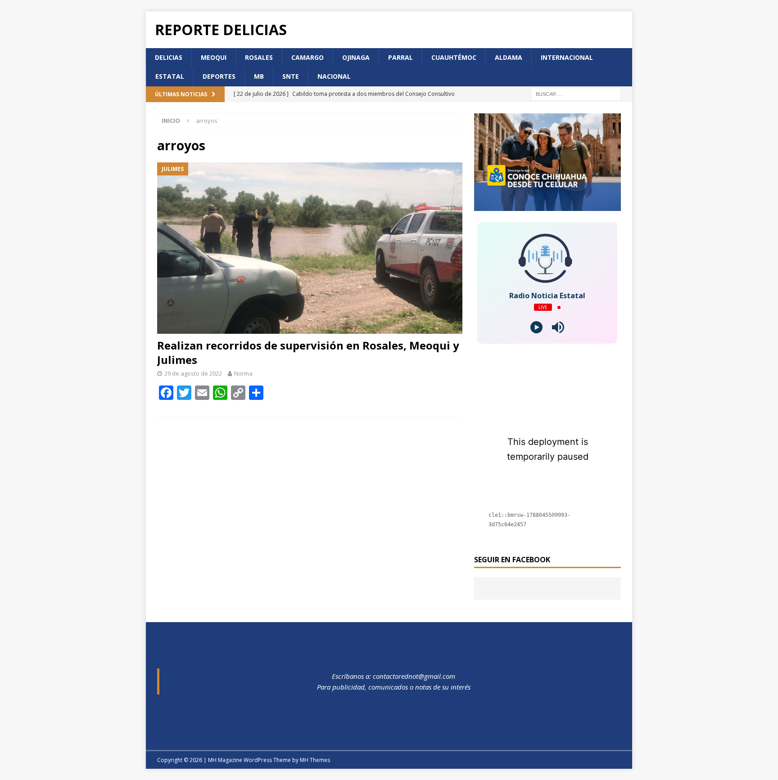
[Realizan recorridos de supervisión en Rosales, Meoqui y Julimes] (309, 248)
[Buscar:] (576, 93)
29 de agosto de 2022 (193, 373)
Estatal (169, 76)
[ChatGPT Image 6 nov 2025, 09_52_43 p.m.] (547, 206)
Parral (400, 57)
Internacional (567, 57)
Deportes (219, 76)
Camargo (307, 57)
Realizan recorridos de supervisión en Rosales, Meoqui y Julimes (308, 352)
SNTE (290, 76)
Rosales (259, 57)
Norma (243, 373)
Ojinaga (356, 57)
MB (259, 76)
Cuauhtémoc (453, 57)
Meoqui (213, 57)
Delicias (168, 57)
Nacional (334, 76)
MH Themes (315, 760)
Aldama (508, 57)
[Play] (536, 327)
